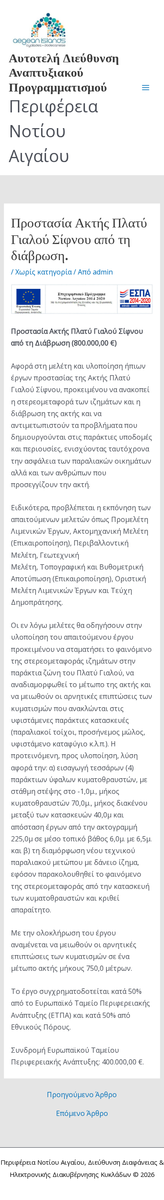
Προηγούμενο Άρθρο (82, 1094)
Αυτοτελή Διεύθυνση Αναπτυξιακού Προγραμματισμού (64, 72)
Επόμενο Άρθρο (82, 1113)
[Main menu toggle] (145, 87)
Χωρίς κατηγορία (43, 272)
